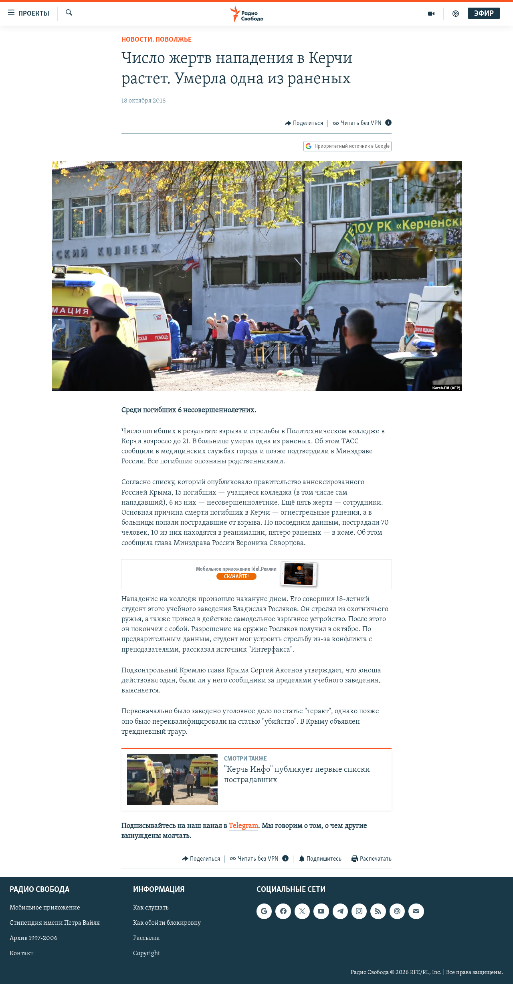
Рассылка (146, 939)
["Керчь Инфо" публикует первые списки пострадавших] (172, 779)
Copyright (146, 954)
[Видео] (431, 14)
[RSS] (378, 911)
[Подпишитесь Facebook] (283, 911)
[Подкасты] (397, 911)
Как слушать (150, 908)
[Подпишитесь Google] (264, 911)
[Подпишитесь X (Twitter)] (302, 911)
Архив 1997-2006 (33, 939)
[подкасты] (456, 14)
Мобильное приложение (45, 908)
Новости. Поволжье (156, 40)
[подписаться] (416, 911)
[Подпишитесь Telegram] (340, 911)
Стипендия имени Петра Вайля (55, 923)
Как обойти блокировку (167, 923)
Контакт (21, 954)
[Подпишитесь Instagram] (359, 911)
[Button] (304, 123)
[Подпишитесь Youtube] (321, 911)
